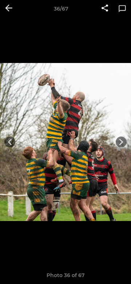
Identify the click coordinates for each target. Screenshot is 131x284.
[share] (104, 9)
